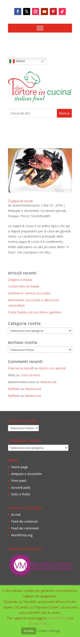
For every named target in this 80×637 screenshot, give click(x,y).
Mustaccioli (48, 382)
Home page (19, 467)
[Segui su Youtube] (44, 11)
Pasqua (13, 216)
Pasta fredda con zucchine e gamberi (34, 312)
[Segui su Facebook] (17, 11)
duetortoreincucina (26, 205)
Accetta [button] (29, 631)
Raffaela (14, 389)
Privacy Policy (39, 623)
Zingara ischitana (20, 280)
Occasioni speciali (53, 210)
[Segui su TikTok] (62, 11)
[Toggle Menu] (40, 28)
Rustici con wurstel (52, 368)
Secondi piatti (40, 216)
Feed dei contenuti (24, 521)
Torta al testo (30, 375)
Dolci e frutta (20, 494)
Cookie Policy (57, 618)
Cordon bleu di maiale (23, 286)
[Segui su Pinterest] (53, 11)
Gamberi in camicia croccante (29, 293)
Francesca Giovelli (21, 368)
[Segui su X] (26, 11)
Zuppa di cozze (20, 201)
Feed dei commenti (25, 528)
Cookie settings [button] (48, 630)
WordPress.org (21, 535)
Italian (20, 61)
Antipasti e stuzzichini (23, 210)
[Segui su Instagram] (35, 11)
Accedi (15, 514)
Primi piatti (18, 481)
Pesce (24, 216)
